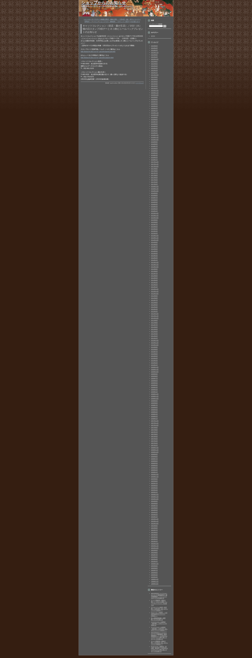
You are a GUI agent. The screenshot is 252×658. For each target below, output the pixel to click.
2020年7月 (154, 101)
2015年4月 (154, 229)
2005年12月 (154, 474)
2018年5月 (154, 151)
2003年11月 (154, 521)
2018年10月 (154, 139)
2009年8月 (154, 376)
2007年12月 (154, 421)
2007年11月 (154, 423)
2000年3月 (154, 577)
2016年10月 (154, 191)
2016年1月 (154, 211)
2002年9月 (154, 550)
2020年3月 (154, 106)
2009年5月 (154, 383)
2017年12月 (154, 162)
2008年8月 (154, 403)
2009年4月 (154, 385)
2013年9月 (154, 269)
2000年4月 (154, 575)
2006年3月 (154, 467)
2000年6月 (154, 572)
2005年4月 (154, 488)
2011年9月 (154, 320)
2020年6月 (154, 104)
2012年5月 (154, 305)
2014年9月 (154, 242)
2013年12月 (154, 262)
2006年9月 (154, 454)
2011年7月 (154, 325)
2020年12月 (154, 90)
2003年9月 (154, 525)
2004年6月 (154, 508)
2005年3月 (154, 490)
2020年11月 (154, 92)
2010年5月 (154, 356)
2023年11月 (154, 52)
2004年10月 (154, 499)
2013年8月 (154, 271)
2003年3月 (154, 537)
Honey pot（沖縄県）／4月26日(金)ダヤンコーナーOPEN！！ (159, 614)
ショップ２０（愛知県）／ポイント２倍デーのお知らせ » (119, 22)
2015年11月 (154, 215)
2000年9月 (154, 566)
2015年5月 (154, 226)
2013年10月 (154, 267)
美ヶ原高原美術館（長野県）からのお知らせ (158, 618)
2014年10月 (154, 240)
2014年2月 (154, 258)
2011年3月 (154, 334)
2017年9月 (154, 168)
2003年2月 (154, 539)
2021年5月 (154, 81)
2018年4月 (154, 153)
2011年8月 (154, 322)
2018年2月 (154, 157)
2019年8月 (154, 119)
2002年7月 (154, 554)
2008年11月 (154, 396)
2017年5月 (154, 177)
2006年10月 (154, 452)
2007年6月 (154, 434)
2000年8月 (154, 568)
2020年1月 (154, 110)
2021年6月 (154, 79)
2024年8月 (154, 46)
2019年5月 (154, 126)
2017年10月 (154, 166)
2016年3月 (154, 206)
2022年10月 (154, 59)
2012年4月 (154, 307)
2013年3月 (154, 282)
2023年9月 (154, 55)
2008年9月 (154, 400)
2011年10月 (154, 318)
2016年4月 (154, 204)
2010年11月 (154, 342)
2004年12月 (154, 494)
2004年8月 (154, 503)
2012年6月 (154, 302)
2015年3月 (154, 231)
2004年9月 (154, 501)
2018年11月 (154, 137)
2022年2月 (154, 70)
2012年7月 (154, 300)
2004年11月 (154, 496)
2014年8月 (154, 244)
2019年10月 (154, 115)
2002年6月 (154, 557)
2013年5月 (154, 278)
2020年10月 (154, 95)
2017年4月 (154, 180)
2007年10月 (154, 425)
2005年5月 (154, 485)
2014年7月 (154, 246)
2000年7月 (154, 570)
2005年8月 (154, 481)
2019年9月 (154, 117)
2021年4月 (154, 84)
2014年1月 (154, 260)
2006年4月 (154, 465)
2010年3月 (154, 360)
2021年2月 (154, 88)
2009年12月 (154, 367)
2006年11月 (154, 450)
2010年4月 (154, 358)
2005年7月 (154, 483)
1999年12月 (154, 579)
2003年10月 (154, 523)
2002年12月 (154, 543)
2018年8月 (154, 144)
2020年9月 (154, 97)
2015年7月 (154, 224)
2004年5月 (154, 510)
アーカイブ (154, 42)
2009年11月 (154, 369)
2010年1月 (154, 365)
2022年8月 (154, 61)
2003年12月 (154, 519)
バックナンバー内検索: (156, 24)
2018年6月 (154, 148)
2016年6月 (154, 200)
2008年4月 (154, 412)
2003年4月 (154, 534)
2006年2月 (154, 470)
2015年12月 (154, 213)
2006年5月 (154, 463)
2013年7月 (154, 273)
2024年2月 (154, 50)
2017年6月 (154, 175)
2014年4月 (154, 253)
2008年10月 (154, 398)
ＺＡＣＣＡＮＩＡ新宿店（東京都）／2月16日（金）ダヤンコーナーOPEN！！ (159, 629)
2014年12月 (154, 235)
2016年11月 (154, 188)
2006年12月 (154, 447)
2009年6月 (154, 380)
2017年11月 (154, 164)
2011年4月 (154, 331)
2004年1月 (154, 517)
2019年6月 (154, 124)
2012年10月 (154, 293)
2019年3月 (154, 130)
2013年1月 (154, 287)
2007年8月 (154, 429)
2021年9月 (154, 77)
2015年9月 (154, 220)
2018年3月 (154, 155)
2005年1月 (154, 492)
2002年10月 (154, 548)
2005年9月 (154, 479)
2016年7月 (154, 197)
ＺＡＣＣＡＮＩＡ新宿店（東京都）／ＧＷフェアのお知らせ (159, 623)
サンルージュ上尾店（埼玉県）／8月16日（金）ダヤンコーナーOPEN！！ (159, 609)
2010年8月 (154, 349)
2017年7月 (154, 173)
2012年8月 (154, 298)
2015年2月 (154, 233)
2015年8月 (154, 222)
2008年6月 (154, 407)
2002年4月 (154, 559)
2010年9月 (154, 347)
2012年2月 (154, 311)
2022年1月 (154, 72)
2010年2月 (154, 363)
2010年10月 (154, 345)
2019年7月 (154, 121)
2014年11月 (154, 238)
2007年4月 (154, 438)
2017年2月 (154, 184)
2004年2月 (154, 514)
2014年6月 (154, 249)
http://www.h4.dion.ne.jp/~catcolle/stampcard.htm (98, 52)
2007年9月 (154, 427)
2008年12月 (154, 394)
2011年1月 (154, 338)
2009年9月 (154, 374)
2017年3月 (154, 182)
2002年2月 (154, 561)
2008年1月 (154, 418)
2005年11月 (154, 476)
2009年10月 (154, 371)
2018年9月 (154, 142)
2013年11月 (154, 264)
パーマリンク (140, 83)
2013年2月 (154, 284)
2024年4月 (154, 48)
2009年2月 (154, 389)
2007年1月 (154, 445)
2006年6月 (154, 461)
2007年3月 (154, 441)
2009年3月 (154, 387)
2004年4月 (154, 512)
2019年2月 (154, 133)
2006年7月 (154, 458)
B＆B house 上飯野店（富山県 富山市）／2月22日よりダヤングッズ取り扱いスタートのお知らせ (159, 649)
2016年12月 (154, 186)
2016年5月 (154, 202)
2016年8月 (154, 195)
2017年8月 (154, 171)
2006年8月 (154, 456)
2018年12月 (154, 135)
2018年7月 (154, 146)
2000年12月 (154, 563)
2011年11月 (154, 316)
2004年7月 (154, 505)
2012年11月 (154, 291)
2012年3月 (154, 309)
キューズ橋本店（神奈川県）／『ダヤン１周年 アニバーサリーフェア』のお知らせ (159, 603)
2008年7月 (154, 405)
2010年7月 (154, 351)
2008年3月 (154, 414)
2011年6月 (154, 327)
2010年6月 (154, 354)
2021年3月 (154, 86)
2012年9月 (154, 296)
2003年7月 (154, 530)
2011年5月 (154, 329)
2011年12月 (154, 313)
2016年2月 (154, 209)
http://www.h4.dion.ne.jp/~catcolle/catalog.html (97, 58)
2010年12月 (154, 340)
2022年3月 (154, 68)
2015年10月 (154, 217)
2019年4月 (154, 128)
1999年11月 (154, 581)
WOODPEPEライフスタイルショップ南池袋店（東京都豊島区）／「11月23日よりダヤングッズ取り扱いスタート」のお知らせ (159, 636)
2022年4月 (154, 66)
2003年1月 (154, 541)
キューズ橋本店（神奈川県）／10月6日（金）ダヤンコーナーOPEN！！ (159, 643)
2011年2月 (154, 336)
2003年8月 (154, 528)
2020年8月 (154, 99)
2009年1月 (154, 392)
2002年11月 (154, 546)
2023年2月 (154, 57)
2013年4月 (154, 280)
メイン (95, 22)
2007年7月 (154, 432)
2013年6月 (154, 275)
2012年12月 (154, 289)
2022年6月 (154, 63)
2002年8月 (154, 552)
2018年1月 (154, 159)
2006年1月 (154, 472)
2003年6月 (154, 532)
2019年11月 (154, 113)
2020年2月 (154, 108)
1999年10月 (154, 583)
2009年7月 (154, 378)
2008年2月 (154, 416)
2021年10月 (154, 75)
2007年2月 (154, 443)
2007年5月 (154, 436)
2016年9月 (154, 193)
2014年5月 (154, 251)
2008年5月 (154, 409)
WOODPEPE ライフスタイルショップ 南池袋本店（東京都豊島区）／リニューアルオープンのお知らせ (159, 596)
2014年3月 (154, 255)
